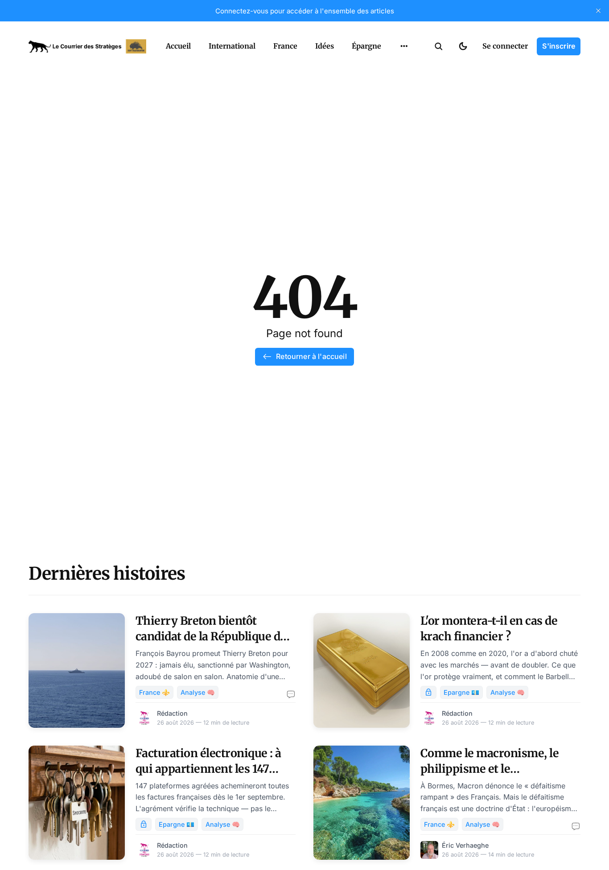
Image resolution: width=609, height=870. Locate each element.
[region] (404, 46)
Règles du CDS (404, 84)
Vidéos (392, 67)
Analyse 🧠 (198, 692)
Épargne (366, 45)
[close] (598, 11)
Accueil (178, 45)
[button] (438, 46)
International (232, 45)
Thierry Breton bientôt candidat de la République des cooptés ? (214, 636)
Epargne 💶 (461, 692)
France (285, 45)
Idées (324, 45)
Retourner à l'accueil (311, 356)
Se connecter (505, 45)
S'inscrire (558, 45)
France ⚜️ (154, 692)
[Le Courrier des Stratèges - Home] (87, 46)
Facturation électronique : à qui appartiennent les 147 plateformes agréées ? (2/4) (208, 769)
